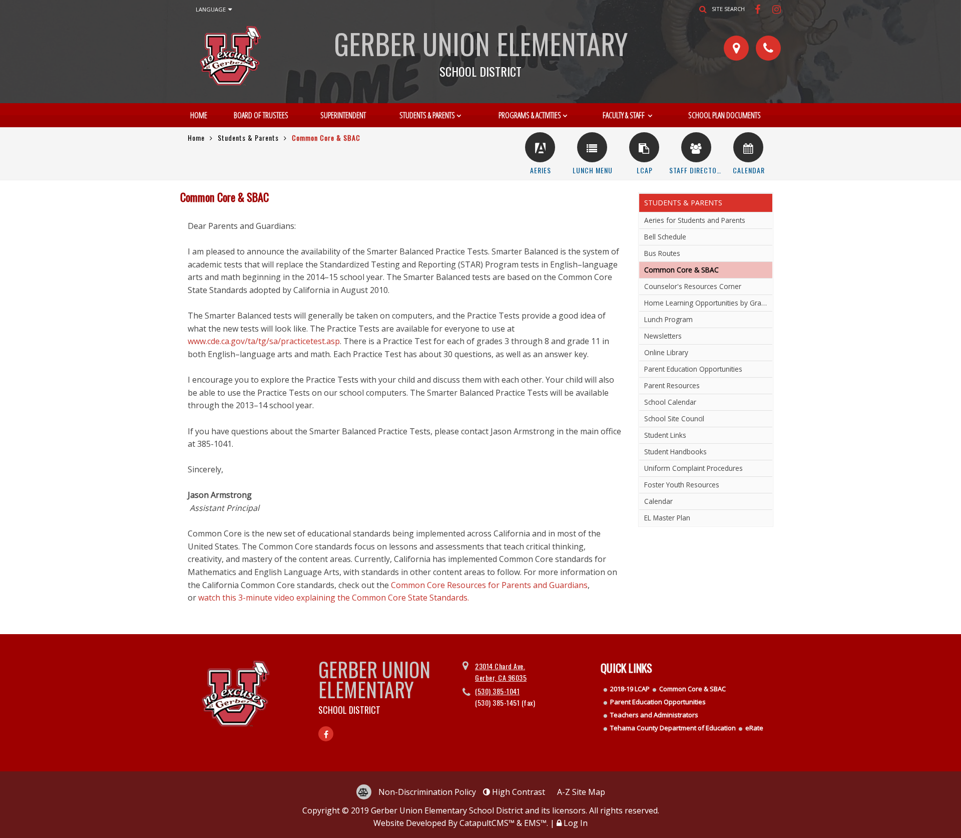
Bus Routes (662, 253)
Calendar (658, 501)
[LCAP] (644, 147)
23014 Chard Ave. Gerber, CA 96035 (501, 671)
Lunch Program (668, 319)
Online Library (666, 352)
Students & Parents (427, 115)
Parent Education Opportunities (693, 369)
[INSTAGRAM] (776, 9)
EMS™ (535, 822)
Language (211, 9)
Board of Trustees (261, 115)
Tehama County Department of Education (673, 727)
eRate (754, 727)
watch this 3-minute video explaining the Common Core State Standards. (333, 597)
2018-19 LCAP (630, 688)
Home (198, 115)
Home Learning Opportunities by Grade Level (708, 303)
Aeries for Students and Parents (694, 220)
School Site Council (674, 418)
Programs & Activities (530, 115)
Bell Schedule (665, 236)
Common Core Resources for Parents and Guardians (489, 585)
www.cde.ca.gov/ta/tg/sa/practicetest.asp (264, 341)
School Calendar (670, 402)
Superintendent (343, 115)
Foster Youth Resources (681, 484)
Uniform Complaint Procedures (693, 468)
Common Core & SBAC (692, 688)
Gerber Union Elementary (481, 50)
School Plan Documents (724, 115)
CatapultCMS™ (487, 822)
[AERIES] (540, 147)
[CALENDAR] (748, 147)
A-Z (581, 791)
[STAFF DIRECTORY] (696, 147)
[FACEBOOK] (758, 9)
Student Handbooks (675, 451)
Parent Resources (672, 385)
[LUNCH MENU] (592, 147)
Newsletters (663, 336)
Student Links (665, 435)
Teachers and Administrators (654, 714)
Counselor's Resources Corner (692, 286)
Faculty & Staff (624, 115)
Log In (576, 822)
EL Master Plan (667, 517)
